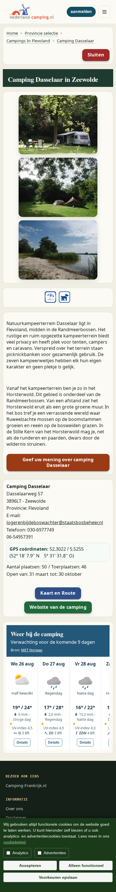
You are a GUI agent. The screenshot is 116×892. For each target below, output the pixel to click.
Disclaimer (16, 817)
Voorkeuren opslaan (58, 877)
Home (12, 33)
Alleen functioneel (86, 865)
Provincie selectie (41, 33)
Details (22, 742)
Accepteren (30, 865)
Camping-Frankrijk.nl (26, 785)
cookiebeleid (14, 842)
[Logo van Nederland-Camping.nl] (35, 12)
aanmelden (81, 11)
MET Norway (32, 649)
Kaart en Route (57, 593)
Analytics (20, 853)
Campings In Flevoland (28, 40)
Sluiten (96, 55)
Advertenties (55, 853)
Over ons (14, 808)
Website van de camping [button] (58, 607)
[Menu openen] (104, 12)
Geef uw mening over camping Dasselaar (58, 462)
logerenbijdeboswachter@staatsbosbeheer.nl (54, 522)
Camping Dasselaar (75, 40)
